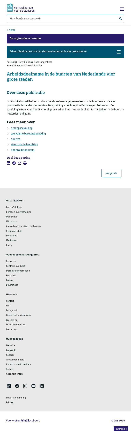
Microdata (11, 222)
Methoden (11, 240)
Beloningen (12, 285)
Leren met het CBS (15, 325)
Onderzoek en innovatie (18, 315)
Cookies (10, 355)
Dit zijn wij (11, 310)
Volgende (113, 173)
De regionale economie (25, 38)
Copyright (11, 350)
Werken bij (12, 320)
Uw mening (121, 429)
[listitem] (8, 163)
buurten (15, 139)
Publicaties (12, 236)
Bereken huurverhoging (18, 212)
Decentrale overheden (18, 271)
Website (10, 345)
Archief (10, 369)
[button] (65, 52)
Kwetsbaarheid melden (18, 365)
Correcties (11, 329)
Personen (11, 276)
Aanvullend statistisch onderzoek (23, 226)
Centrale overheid (15, 266)
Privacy (9, 280)
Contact (10, 301)
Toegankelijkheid (15, 360)
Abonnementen (14, 374)
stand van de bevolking (24, 144)
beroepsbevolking (22, 128)
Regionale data (14, 231)
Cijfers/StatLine (14, 207)
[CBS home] (21, 7)
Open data (11, 217)
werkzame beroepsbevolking (28, 133)
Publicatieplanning (16, 398)
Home (12, 30)
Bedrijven (11, 261)
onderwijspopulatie (22, 150)
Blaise (9, 245)
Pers (8, 306)
